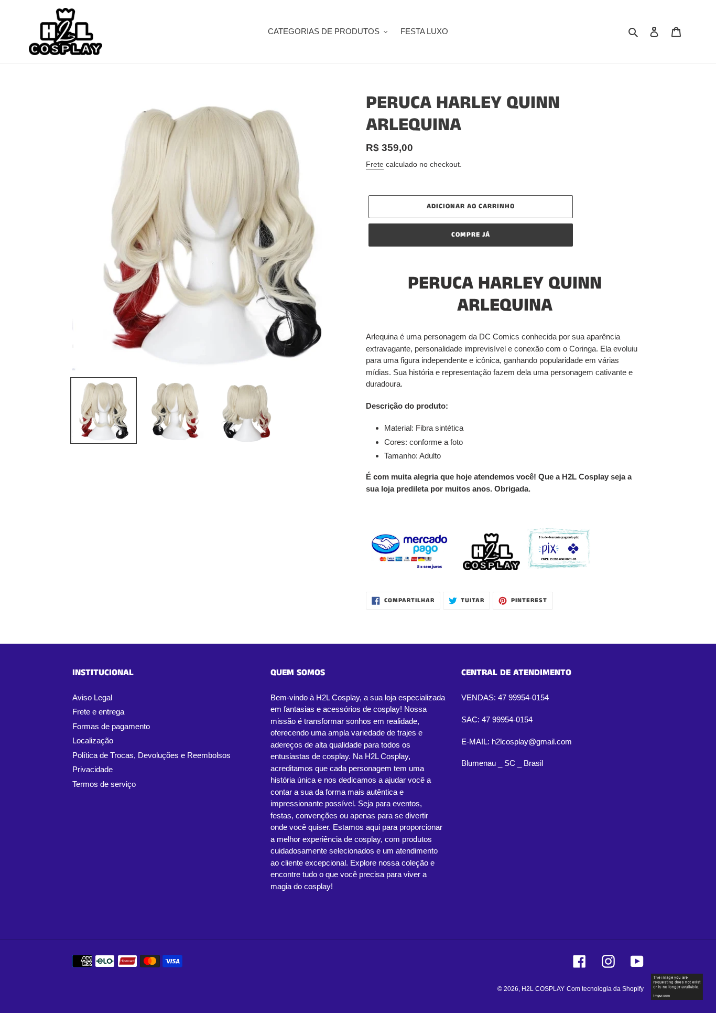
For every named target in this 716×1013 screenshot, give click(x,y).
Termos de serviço (104, 784)
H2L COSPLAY (543, 989)
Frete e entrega (98, 711)
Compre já (470, 235)
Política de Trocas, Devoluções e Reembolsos (151, 755)
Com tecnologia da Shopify (605, 989)
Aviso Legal (92, 697)
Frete (375, 164)
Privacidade (92, 769)
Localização (92, 740)
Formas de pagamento (111, 726)
